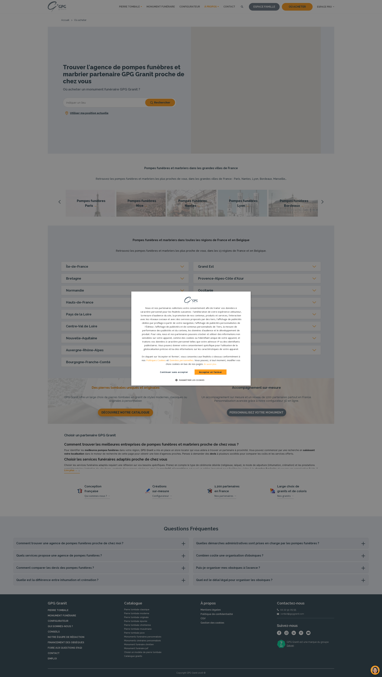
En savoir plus (210, 364)
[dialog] (191, 338)
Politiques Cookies (156, 360)
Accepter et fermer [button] (210, 372)
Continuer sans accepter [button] (174, 372)
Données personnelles (182, 360)
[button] (191, 380)
